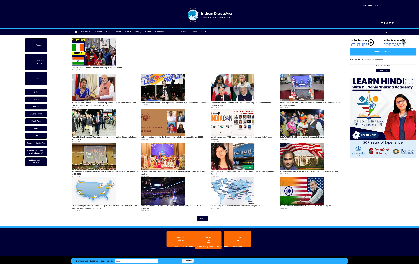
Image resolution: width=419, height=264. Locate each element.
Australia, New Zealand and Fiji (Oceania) (36, 151)
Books (172, 32)
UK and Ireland (36, 114)
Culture (128, 32)
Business (98, 32)
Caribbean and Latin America (36, 161)
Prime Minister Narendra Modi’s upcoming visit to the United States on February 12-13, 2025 (105, 138)
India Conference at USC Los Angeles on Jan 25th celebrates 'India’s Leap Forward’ (241, 138)
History (138, 32)
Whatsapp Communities (233, 247)
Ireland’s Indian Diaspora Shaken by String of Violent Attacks (97, 68)
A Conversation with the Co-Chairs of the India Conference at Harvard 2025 (172, 137)
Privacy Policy (201, 247)
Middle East (36, 121)
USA (36, 92)
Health (194, 32)
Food (108, 32)
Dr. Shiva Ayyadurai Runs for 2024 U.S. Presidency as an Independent (309, 171)
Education (184, 32)
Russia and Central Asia (36, 143)
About (38, 45)
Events (38, 78)
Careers (211, 247)
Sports (203, 32)
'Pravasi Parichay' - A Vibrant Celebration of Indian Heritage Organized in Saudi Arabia (173, 173)
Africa (36, 128)
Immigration (85, 32)
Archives (219, 247)
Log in (364, 5)
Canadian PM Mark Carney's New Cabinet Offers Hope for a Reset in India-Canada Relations (241, 104)
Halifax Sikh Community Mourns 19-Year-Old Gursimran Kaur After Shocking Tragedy (242, 173)
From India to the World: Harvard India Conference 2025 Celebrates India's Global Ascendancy (310, 104)
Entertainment (160, 32)
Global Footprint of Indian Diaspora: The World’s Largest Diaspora (238, 206)
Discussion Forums (40, 61)
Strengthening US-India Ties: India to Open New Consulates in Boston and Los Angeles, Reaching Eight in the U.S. (104, 207)
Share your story (208, 240)
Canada (36, 99)
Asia (36, 136)
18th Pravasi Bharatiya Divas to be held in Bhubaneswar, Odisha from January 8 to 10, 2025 (105, 173)
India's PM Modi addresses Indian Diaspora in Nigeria (302, 137)
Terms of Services (187, 247)
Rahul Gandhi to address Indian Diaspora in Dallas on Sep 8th (305, 206)
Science (118, 32)
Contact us (238, 239)
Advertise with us (180, 239)
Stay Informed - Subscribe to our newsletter (366, 59)
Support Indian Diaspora (382, 51)
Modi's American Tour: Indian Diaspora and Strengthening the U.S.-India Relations (171, 207)
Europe (36, 107)
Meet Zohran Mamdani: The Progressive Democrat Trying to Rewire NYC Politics (174, 103)
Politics (148, 32)
